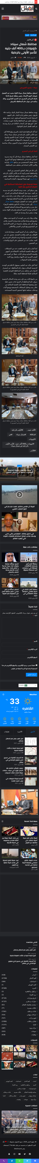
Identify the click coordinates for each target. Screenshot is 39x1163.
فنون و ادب (32, 1018)
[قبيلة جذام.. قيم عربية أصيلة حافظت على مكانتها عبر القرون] (29, 831)
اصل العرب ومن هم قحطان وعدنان (14, 739)
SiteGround (18, 1148)
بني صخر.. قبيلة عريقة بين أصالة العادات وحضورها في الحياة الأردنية (10, 840)
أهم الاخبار (26, 31)
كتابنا (34, 1025)
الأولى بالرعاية (17, 430)
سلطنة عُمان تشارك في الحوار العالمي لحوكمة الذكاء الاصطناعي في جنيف (29, 592)
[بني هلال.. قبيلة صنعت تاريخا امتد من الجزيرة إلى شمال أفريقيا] (31, 1048)
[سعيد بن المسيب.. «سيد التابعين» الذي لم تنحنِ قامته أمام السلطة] (7, 1065)
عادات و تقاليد (31, 1011)
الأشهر (32, 732)
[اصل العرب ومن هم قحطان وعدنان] (31, 741)
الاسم (35, 641)
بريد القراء (32, 995)
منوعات (33, 1031)
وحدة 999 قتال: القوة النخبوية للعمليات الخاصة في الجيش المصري (19, 471)
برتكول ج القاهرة (30, 991)
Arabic (22, 685)
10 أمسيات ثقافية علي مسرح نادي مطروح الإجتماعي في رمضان (13, 760)
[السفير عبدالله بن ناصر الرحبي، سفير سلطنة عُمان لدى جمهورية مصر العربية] (10, 582)
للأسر (32, 450)
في (10, 434)
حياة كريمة (33, 179)
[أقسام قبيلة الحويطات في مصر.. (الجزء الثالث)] (31, 781)
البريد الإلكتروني (32, 649)
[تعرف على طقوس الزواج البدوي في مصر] (19, 1064)
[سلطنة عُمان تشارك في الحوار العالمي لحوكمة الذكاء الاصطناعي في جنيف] (28, 582)
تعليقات (6, 732)
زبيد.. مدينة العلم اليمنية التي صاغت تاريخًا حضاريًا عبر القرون (10, 862)
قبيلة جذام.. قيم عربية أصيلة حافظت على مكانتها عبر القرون (30, 840)
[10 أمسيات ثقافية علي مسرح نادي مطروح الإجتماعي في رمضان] (31, 761)
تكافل (11, 162)
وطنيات (33, 1034)
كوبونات (31, 439)
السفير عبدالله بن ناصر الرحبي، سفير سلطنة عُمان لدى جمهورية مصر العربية (10, 591)
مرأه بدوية (32, 1028)
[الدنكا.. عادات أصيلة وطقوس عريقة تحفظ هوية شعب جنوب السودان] (7, 1048)
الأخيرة (20, 732)
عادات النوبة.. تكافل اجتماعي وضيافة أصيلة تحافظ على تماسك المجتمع (29, 864)
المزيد (27, 35)
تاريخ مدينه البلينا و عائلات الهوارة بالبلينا (15, 749)
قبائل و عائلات (31, 1021)
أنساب (34, 975)
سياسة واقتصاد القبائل (29, 1005)
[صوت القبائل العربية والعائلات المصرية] (27, 8)
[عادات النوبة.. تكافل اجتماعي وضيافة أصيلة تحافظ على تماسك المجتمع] (29, 853)
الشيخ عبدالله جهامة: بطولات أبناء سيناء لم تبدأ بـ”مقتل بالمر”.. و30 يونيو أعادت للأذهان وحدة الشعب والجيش (10, 568)
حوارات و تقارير (31, 1001)
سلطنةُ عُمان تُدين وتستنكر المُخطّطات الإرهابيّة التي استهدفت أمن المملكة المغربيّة (29, 567)
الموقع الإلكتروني (32, 657)
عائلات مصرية (31, 1008)
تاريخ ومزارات (31, 998)
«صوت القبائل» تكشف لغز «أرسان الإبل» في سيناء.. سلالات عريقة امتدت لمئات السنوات (12, 770)
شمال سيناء (20, 434)
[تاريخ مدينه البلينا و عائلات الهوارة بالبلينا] (31, 751)
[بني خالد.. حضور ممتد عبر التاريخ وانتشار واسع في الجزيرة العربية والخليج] (7, 1056)
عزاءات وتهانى (31, 1015)
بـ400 (32, 434)
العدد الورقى (32, 985)
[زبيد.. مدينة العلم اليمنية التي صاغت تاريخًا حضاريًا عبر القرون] (10, 853)
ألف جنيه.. (30, 430)
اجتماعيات (33, 981)
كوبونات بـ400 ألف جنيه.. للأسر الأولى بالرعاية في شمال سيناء (19, 445)
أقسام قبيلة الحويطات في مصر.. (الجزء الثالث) (14, 779)
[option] (19, 469)
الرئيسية (32, 31)
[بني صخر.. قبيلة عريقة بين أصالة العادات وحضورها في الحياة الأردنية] (10, 831)
